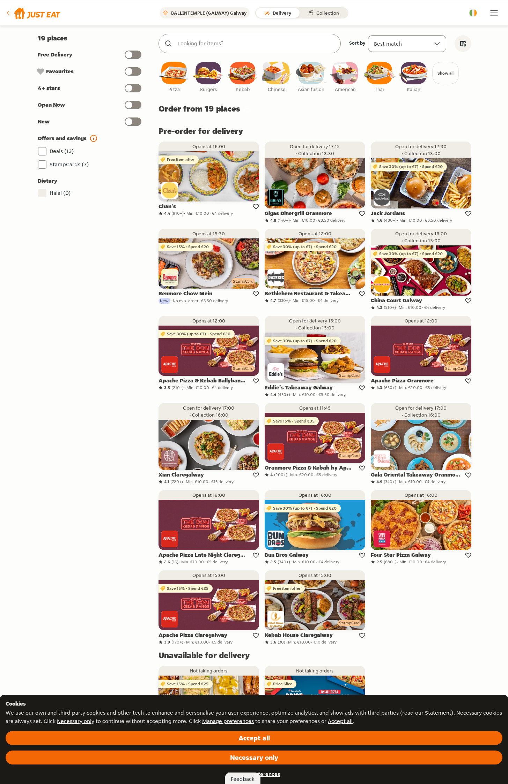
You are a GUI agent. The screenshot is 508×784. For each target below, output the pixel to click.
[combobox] (256, 43)
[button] (33, 12)
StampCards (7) (69, 164)
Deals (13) (62, 151)
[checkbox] (174, 77)
